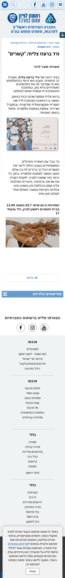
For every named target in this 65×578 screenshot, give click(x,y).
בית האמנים (44, 47)
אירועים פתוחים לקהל (33, 364)
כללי (32, 434)
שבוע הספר (32, 393)
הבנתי (32, 571)
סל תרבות (32, 408)
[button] (60, 5)
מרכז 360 (32, 517)
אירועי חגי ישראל (32, 359)
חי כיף (32, 497)
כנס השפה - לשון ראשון (32, 354)
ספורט (32, 442)
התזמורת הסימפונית (32, 413)
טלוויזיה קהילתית (32, 417)
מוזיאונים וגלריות (37, 43)
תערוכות (33, 492)
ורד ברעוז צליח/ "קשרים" (33, 53)
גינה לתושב (32, 522)
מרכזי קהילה (32, 447)
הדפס (30, 277)
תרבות (32, 342)
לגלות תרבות (32, 388)
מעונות (32, 466)
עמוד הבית (54, 43)
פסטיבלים (32, 349)
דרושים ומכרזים (32, 502)
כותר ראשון (32, 473)
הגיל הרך (32, 457)
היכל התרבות (32, 369)
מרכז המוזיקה (32, 507)
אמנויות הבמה (32, 398)
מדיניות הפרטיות (18, 544)
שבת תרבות (32, 403)
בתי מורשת (32, 512)
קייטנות (32, 461)
